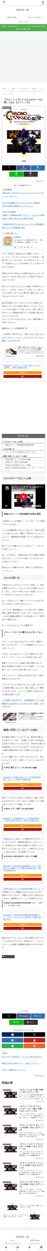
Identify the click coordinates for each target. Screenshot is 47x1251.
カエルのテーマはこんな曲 (12, 442)
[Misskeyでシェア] (39, 831)
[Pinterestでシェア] (39, 837)
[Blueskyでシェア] (29, 831)
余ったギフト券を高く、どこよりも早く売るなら (22, 1057)
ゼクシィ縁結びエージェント (14, 1070)
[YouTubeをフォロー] (24, 247)
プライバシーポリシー (12, 1244)
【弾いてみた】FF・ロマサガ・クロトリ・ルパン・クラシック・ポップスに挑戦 (23, 337)
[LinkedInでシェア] (18, 843)
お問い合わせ (35, 1240)
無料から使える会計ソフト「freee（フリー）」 (21, 1063)
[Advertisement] (23, 57)
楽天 (22, 376)
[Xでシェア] (8, 831)
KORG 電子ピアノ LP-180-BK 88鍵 (17, 459)
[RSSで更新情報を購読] (31, 247)
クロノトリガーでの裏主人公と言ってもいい (21, 452)
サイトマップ (35, 1244)
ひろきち (17, 237)
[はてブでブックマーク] (18, 837)
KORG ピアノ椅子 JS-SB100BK (16, 462)
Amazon (22, 372)
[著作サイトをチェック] (15, 247)
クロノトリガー (9, 956)
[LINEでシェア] (29, 837)
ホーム (12, 1240)
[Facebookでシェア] (8, 837)
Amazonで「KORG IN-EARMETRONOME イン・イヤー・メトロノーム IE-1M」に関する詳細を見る (22, 917)
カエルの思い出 (8, 449)
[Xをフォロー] (18, 247)
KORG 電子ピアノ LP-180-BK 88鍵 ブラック (22, 889)
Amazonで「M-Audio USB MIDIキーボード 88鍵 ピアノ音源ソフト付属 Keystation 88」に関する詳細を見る (22, 868)
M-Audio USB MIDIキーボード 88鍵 (18, 465)
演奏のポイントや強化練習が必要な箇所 (19, 445)
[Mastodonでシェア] (18, 831)
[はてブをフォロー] (21, 247)
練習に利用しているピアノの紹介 (15, 456)
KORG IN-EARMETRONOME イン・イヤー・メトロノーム (24, 469)
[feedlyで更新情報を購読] (28, 247)
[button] (31, 174)
